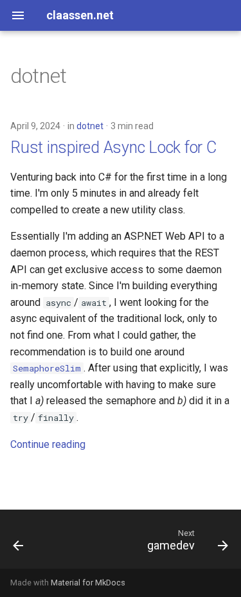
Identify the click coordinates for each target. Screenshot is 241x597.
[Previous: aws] (19, 543)
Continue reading (47, 444)
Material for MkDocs (88, 582)
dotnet (89, 126)
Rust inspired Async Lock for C (113, 147)
